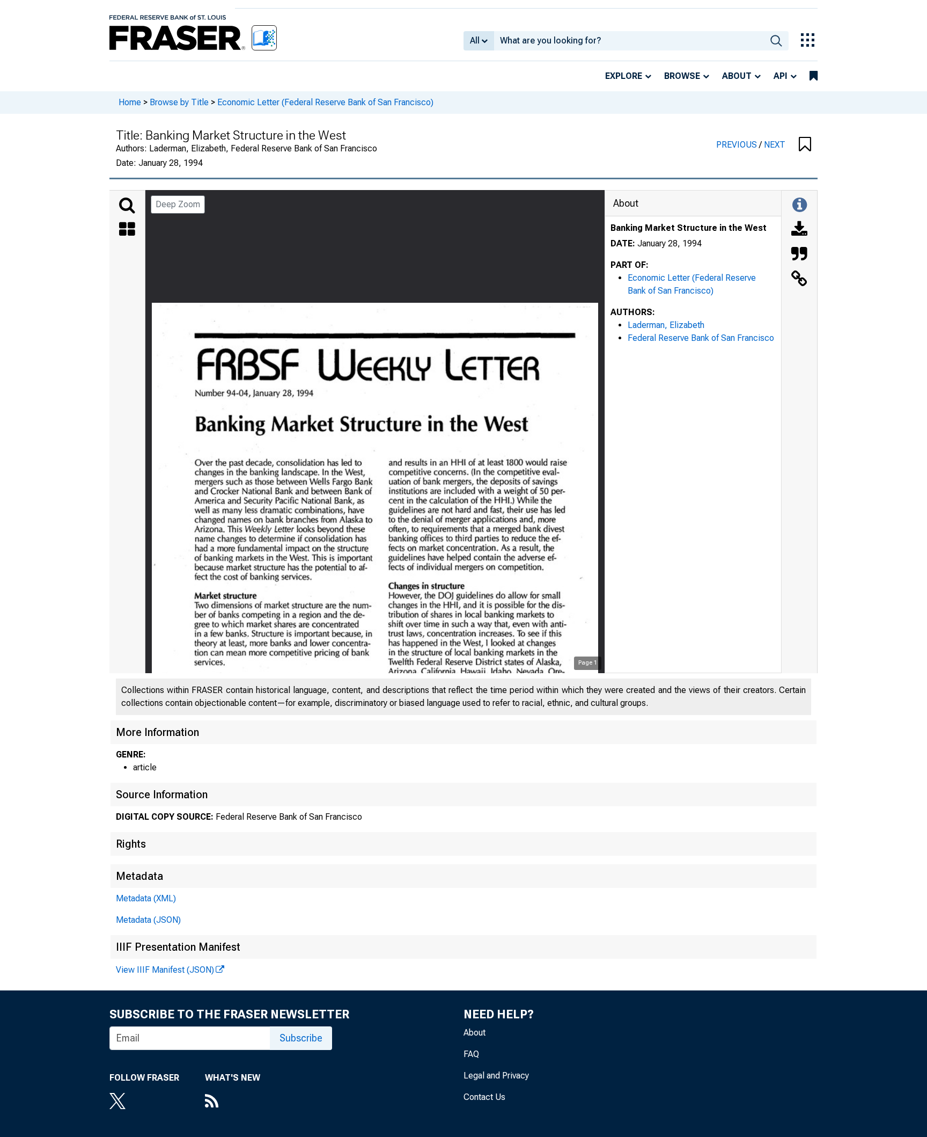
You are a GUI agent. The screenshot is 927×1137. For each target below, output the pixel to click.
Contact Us (484, 1097)
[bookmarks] (814, 76)
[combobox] (629, 40)
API (781, 76)
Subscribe (300, 1038)
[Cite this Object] (799, 255)
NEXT (774, 145)
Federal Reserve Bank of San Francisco (701, 338)
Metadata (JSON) (148, 920)
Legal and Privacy (496, 1075)
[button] (805, 145)
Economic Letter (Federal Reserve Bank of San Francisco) (325, 102)
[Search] (127, 205)
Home (130, 102)
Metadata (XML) (146, 898)
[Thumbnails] (127, 230)
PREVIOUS (737, 145)
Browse (682, 76)
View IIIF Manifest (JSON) (165, 970)
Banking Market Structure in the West (688, 228)
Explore (623, 76)
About (737, 76)
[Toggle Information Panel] (799, 205)
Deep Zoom (178, 204)
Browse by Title (179, 102)
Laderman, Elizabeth (666, 325)
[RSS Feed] (232, 1102)
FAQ (471, 1054)
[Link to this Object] (799, 279)
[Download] (799, 230)
